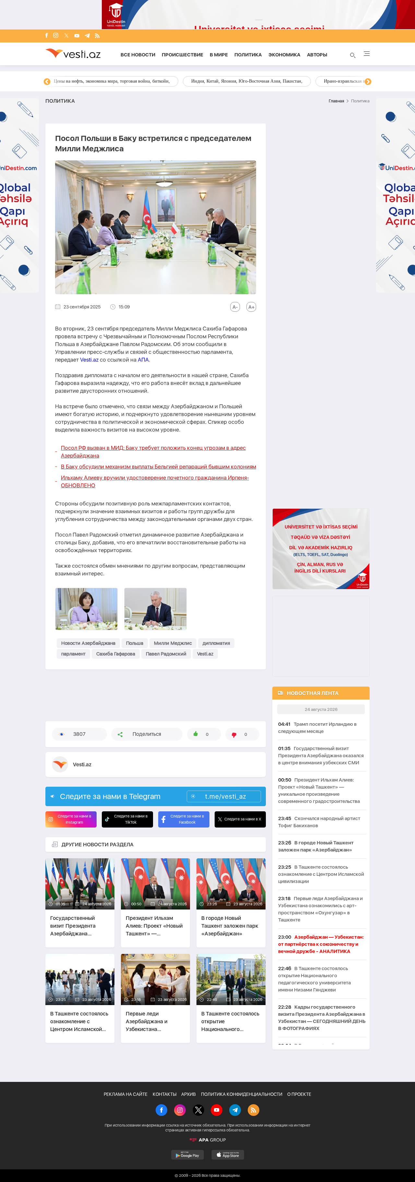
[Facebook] (46, 36)
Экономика (284, 55)
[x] (66, 36)
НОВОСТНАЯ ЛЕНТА (312, 693)
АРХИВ (188, 1094)
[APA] (207, 1139)
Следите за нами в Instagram (74, 819)
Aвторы (317, 55)
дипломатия (216, 643)
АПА (143, 359)
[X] (198, 1110)
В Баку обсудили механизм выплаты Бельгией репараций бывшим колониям (158, 466)
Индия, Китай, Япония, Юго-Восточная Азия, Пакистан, (246, 81)
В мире (219, 55)
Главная (336, 100)
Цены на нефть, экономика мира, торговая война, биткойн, (112, 81)
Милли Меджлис (173, 643)
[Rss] (97, 36)
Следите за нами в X (242, 819)
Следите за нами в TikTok (131, 819)
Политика (248, 55)
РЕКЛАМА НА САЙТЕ (126, 1094)
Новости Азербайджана (88, 643)
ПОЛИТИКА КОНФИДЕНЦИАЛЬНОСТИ (241, 1094)
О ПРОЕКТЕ (299, 1094)
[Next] (368, 82)
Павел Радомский (166, 654)
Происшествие (182, 55)
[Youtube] (76, 36)
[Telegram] (87, 36)
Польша (134, 643)
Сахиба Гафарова (115, 654)
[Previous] (47, 82)
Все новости (138, 55)
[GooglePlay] (187, 1155)
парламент (73, 654)
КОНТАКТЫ (164, 1094)
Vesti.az (89, 359)
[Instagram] (55, 36)
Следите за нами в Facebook (187, 819)
